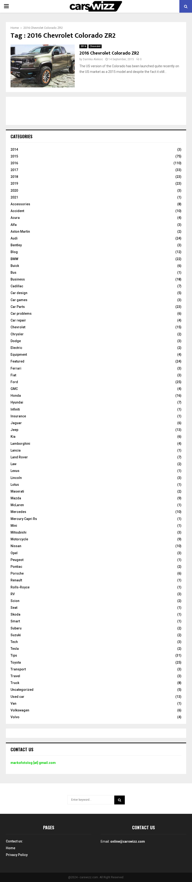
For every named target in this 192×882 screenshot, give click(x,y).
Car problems (21, 313)
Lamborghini (20, 443)
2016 (83, 46)
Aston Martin (20, 231)
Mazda (16, 498)
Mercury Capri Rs (24, 519)
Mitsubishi (18, 532)
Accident (17, 211)
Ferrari (16, 368)
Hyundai (17, 402)
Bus (13, 272)
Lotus (15, 484)
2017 (14, 170)
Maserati (17, 491)
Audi (14, 238)
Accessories (20, 204)
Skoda (15, 614)
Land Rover (19, 457)
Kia (13, 436)
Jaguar (16, 423)
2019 (14, 183)
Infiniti (15, 409)
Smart (15, 621)
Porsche (17, 573)
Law (13, 464)
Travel (15, 676)
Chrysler (17, 334)
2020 (14, 190)
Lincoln (16, 478)
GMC (14, 389)
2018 (14, 177)
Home (10, 848)
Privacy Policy (17, 855)
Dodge (16, 341)
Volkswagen (20, 710)
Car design (19, 293)
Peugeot (17, 560)
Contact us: (14, 841)
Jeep (14, 430)
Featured (17, 361)
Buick (15, 266)
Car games (19, 300)
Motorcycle (19, 539)
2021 (14, 197)
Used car (17, 697)
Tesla (15, 648)
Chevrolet (95, 46)
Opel (14, 553)
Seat (14, 607)
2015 (14, 156)
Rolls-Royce (20, 587)
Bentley (16, 245)
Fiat (13, 375)
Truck (15, 683)
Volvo (15, 717)
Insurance (18, 416)
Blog (14, 252)
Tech (14, 642)
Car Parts (18, 307)
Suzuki (16, 635)
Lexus (15, 471)
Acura (15, 218)
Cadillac (17, 286)
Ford (14, 382)
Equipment (19, 354)
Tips (14, 655)
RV (13, 594)
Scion (15, 601)
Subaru (16, 628)
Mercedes (18, 512)
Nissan (16, 546)
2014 (14, 149)
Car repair (18, 320)
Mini (14, 525)
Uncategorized (22, 689)
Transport (18, 669)
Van (13, 703)
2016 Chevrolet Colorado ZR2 (109, 53)
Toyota (16, 662)
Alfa (14, 225)
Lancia (16, 450)
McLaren (17, 505)
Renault (16, 580)
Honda (16, 395)
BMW (14, 259)
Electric (16, 348)
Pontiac (16, 566)
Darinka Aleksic (93, 59)
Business (18, 279)
